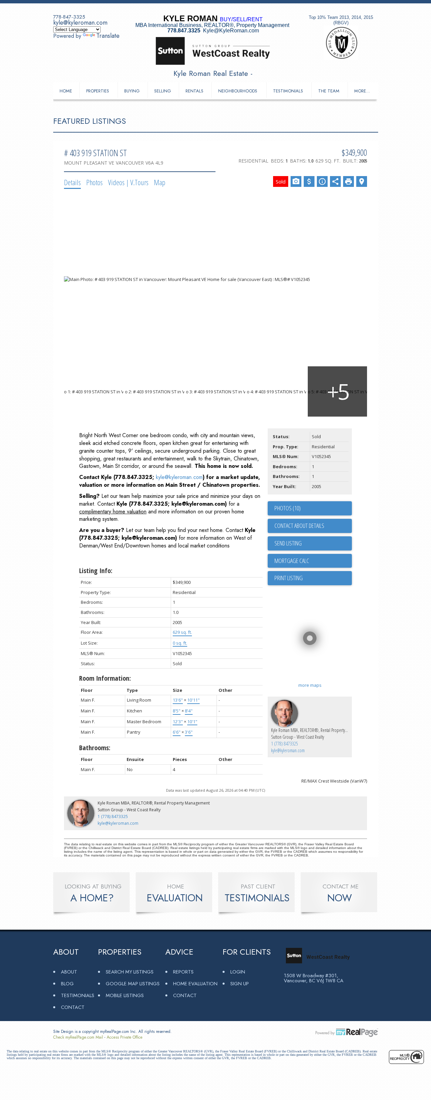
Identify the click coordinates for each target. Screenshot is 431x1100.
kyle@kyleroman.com (80, 22)
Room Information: (105, 678)
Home (66, 91)
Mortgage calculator (313, 561)
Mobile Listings (125, 995)
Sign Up (239, 983)
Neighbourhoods (237, 91)
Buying (132, 91)
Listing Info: (95, 570)
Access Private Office (124, 1037)
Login (237, 971)
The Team (328, 91)
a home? (92, 898)
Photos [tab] (94, 182)
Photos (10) (287, 508)
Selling (162, 91)
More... (362, 91)
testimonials (257, 898)
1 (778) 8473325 (284, 743)
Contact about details (299, 525)
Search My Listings (130, 971)
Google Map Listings (133, 983)
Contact (73, 1007)
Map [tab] (159, 182)
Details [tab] (72, 182)
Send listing (288, 543)
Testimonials (288, 91)
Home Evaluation (195, 983)
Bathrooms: (94, 747)
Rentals (194, 91)
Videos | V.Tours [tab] (128, 182)
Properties (97, 91)
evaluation (175, 898)
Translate (108, 35)
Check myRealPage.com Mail (78, 1037)
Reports (183, 971)
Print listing (288, 578)
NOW (339, 898)
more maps (310, 685)
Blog (67, 983)
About (69, 971)
